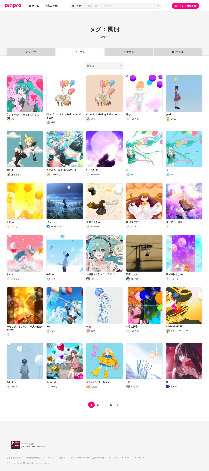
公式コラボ (51, 6)
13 (111, 405)
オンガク (31, 52)
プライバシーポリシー (79, 457)
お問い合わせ (98, 457)
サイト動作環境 (14, 457)
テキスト (129, 52)
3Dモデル (178, 52)
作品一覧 (34, 6)
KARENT (126, 457)
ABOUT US (139, 457)
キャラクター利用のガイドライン (39, 457)
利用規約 (61, 457)
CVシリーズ (113, 457)
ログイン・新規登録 (185, 5)
